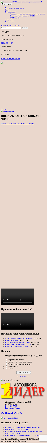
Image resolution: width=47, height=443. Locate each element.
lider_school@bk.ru (12, 408)
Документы (9, 20)
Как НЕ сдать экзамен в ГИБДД (17, 429)
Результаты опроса (23, 376)
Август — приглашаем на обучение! (18, 338)
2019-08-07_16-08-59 (10, 58)
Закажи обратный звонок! (10, 26)
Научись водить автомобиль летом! (18, 344)
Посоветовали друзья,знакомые (19, 364)
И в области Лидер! (12, 340)
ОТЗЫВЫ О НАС (11, 412)
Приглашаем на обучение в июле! (17, 342)
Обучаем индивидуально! (14, 8)
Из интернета (13, 366)
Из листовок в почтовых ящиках (20, 362)
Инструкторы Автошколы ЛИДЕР (22, 16)
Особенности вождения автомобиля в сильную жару (25, 435)
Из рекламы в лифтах (16, 360)
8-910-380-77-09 (7, 43)
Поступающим (6, 4)
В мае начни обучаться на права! (17, 346)
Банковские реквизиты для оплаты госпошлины (28, 14)
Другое (10, 368)
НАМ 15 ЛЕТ (15, 18)
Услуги (7, 10)
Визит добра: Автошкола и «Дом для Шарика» (22, 427)
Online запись (10, 22)
